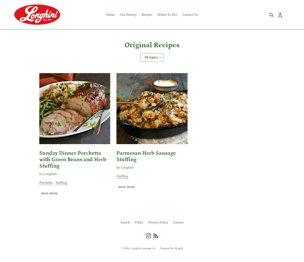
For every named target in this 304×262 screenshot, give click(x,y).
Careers (178, 222)
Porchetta (46, 183)
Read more (49, 193)
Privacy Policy (158, 222)
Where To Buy (167, 15)
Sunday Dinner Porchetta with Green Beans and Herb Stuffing (72, 159)
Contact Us (190, 15)
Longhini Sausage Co (143, 248)
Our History (128, 15)
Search (125, 222)
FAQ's (139, 222)
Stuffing (61, 183)
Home (110, 15)
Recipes (147, 15)
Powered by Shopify (171, 248)
